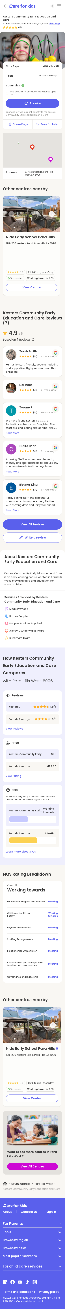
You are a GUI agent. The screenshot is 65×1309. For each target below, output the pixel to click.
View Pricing (13, 776)
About (7, 1212)
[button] (14, 227)
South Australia (20, 1184)
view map (54, 23)
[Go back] (5, 6)
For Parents (13, 1223)
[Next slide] (52, 214)
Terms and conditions (19, 1292)
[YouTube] (20, 1282)
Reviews (24, 339)
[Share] (52, 6)
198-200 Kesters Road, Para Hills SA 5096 (31, 243)
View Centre (32, 287)
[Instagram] (34, 1282)
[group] (31, 214)
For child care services (23, 1266)
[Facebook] (12, 1282)
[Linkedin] (5, 1282)
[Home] (5, 1184)
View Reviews (14, 728)
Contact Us (29, 1212)
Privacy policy (49, 1292)
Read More (12, 433)
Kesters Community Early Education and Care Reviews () (32, 318)
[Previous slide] (11, 214)
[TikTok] (27, 1282)
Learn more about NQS (21, 851)
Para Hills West (44, 1184)
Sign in (51, 1212)
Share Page (20, 124)
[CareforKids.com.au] (32, 1205)
